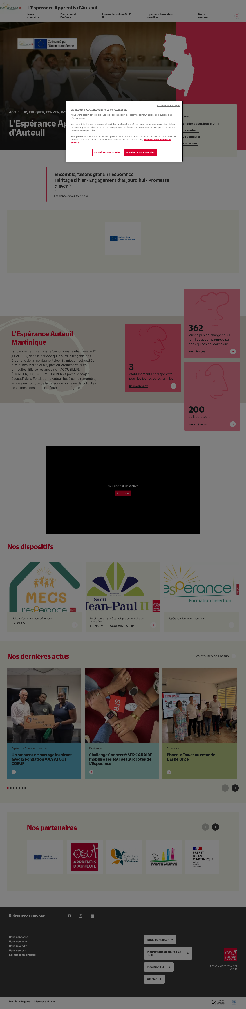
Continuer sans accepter (168, 105)
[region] (124, 131)
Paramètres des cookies (107, 152)
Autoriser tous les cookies (140, 152)
